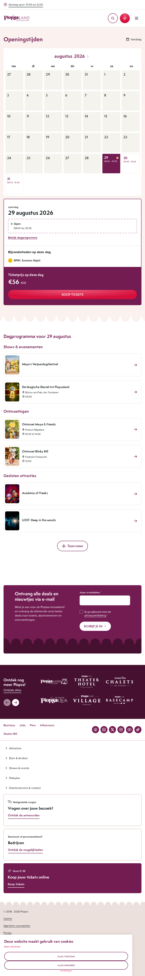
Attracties (15, 748)
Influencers (47, 725)
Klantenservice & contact (25, 788)
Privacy (7, 933)
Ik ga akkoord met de (98, 613)
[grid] (72, 128)
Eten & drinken (18, 758)
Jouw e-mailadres (90, 592)
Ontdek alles (12, 690)
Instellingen (66, 971)
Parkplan (14, 778)
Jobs (22, 725)
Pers (33, 725)
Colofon (8, 918)
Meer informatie (12, 946)
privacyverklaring (95, 615)
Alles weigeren (66, 965)
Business (9, 725)
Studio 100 (10, 734)
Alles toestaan (66, 956)
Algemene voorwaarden (17, 926)
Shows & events (19, 768)
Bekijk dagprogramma (22, 238)
